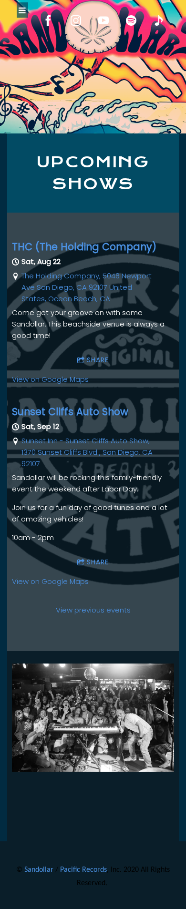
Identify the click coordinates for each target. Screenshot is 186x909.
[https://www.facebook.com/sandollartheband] (48, 20)
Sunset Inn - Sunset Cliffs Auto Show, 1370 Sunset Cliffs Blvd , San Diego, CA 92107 (87, 452)
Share (98, 360)
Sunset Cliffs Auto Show (70, 412)
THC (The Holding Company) (84, 247)
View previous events (93, 610)
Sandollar (38, 870)
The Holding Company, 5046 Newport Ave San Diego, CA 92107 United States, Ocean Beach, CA (86, 287)
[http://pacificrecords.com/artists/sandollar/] (159, 20)
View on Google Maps (50, 379)
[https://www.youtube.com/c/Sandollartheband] (103, 20)
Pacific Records (83, 870)
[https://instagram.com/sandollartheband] (76, 20)
